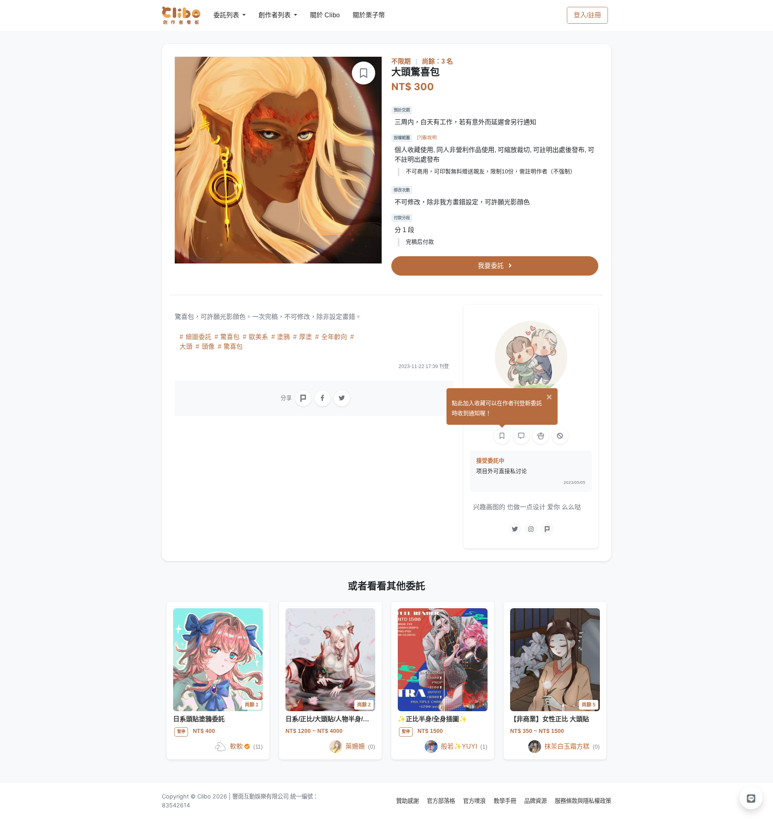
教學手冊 (506, 800)
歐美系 (258, 336)
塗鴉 (283, 336)
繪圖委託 (198, 336)
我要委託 (491, 265)
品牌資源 (536, 800)
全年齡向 (334, 336)
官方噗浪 (475, 800)
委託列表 (221, 15)
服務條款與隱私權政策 (583, 800)
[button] (751, 797)
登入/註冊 (587, 15)
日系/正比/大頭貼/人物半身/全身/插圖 (337, 719)
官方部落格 (442, 800)
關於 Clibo (317, 15)
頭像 (208, 346)
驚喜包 (230, 336)
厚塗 (306, 336)
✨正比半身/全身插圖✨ (432, 719)
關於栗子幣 (361, 15)
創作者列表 (268, 15)
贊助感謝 (408, 800)
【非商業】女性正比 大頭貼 (549, 719)
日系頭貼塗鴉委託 (199, 719)
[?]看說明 (427, 137)
